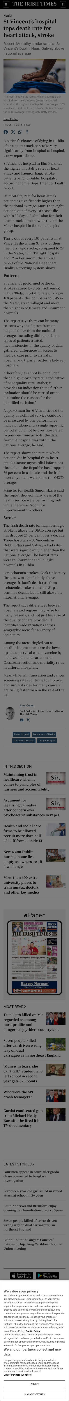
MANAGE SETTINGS (34, 1394)
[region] (34, 1340)
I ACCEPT (35, 1384)
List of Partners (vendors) (18, 1374)
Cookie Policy (33, 1331)
